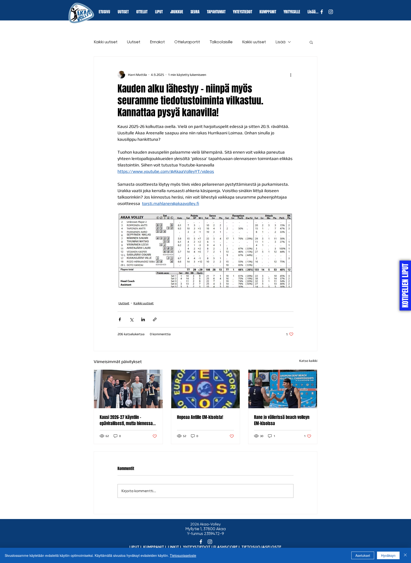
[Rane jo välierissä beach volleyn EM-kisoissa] (282, 389)
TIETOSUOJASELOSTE (261, 547)
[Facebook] (322, 12)
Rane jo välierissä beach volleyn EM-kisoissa (281, 420)
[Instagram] (331, 12)
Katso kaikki (308, 361)
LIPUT (134, 547)
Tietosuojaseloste (183, 555)
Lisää (280, 41)
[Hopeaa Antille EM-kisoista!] (205, 389)
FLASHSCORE (225, 547)
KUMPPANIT (153, 547)
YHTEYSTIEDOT (196, 547)
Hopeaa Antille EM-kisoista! (200, 417)
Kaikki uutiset (105, 41)
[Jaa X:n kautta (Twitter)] (131, 319)
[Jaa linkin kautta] (154, 319)
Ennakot (157, 41)
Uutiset (133, 41)
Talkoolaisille (221, 41)
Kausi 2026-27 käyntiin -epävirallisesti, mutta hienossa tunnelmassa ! (126, 420)
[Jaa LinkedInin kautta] (143, 319)
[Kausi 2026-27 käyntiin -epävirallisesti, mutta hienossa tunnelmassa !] (128, 389)
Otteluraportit (187, 41)
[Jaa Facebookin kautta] (119, 319)
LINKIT (173, 547)
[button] (311, 42)
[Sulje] (405, 555)
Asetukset (362, 555)
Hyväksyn (388, 555)
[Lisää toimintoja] (291, 75)
